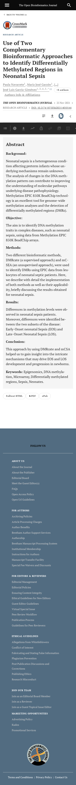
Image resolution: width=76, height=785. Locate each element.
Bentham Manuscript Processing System (34, 543)
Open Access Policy (23, 494)
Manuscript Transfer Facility (28, 559)
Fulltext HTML (14, 396)
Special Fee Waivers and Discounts (31, 565)
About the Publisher (23, 472)
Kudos (15, 724)
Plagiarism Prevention (24, 658)
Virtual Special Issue (23, 609)
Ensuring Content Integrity (27, 593)
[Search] (69, 5)
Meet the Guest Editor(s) (25, 483)
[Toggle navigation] (7, 5)
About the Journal (22, 467)
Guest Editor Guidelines (25, 603)
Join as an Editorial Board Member (31, 696)
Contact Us (61, 777)
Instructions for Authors (25, 554)
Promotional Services (24, 730)
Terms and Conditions (20, 777)
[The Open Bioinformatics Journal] (38, 754)
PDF (33, 396)
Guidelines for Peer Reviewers (28, 625)
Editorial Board (20, 478)
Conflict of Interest (22, 647)
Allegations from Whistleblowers (30, 642)
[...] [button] (56, 85)
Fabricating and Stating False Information (35, 653)
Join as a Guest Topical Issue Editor (31, 707)
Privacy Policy (44, 777)
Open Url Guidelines (23, 499)
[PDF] (61, 116)
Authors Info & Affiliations (22, 95)
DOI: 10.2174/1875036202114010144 (51, 107)
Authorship (18, 538)
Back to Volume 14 (17, 15)
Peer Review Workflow (24, 614)
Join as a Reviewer (22, 701)
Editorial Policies (21, 587)
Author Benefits (21, 527)
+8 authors (62, 90)
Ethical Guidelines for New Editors (31, 598)
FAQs (15, 488)
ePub (45, 396)
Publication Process (23, 620)
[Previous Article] (70, 116)
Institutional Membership (26, 549)
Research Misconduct (24, 679)
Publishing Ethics (21, 674)
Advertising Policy (22, 719)
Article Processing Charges (27, 522)
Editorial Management (24, 582)
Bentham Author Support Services (31, 532)
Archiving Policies (22, 516)
